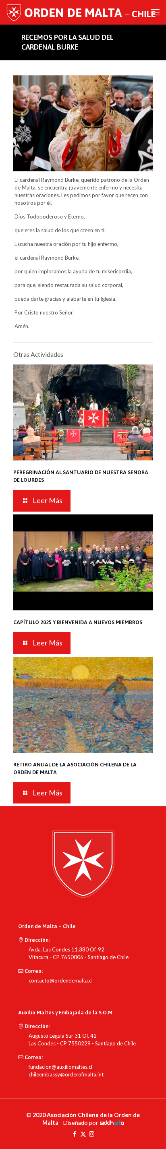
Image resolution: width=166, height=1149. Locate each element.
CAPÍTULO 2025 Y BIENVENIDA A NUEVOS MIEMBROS (77, 622)
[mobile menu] (155, 12)
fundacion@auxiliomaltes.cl (60, 1067)
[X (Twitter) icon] (83, 1133)
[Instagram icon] (92, 1133)
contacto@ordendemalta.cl (61, 980)
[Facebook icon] (75, 1133)
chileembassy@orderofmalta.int (66, 1074)
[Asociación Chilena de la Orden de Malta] (83, 12)
